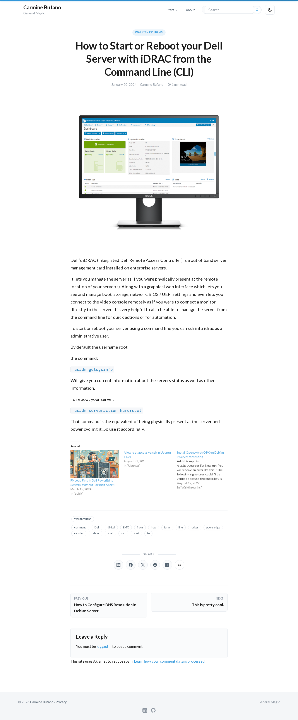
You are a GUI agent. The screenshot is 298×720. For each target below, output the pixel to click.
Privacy (61, 702)
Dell (96, 527)
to (148, 533)
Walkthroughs (149, 32)
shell (110, 533)
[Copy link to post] (179, 565)
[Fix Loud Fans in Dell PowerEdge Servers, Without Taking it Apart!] (94, 464)
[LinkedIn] (144, 710)
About (190, 10)
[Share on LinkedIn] (118, 565)
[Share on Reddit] (155, 565)
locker (194, 527)
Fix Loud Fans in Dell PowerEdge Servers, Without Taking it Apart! (92, 482)
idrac (167, 527)
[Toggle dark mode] (270, 10)
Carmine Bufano (42, 7)
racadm (79, 533)
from (140, 527)
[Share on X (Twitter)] (143, 565)
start (136, 533)
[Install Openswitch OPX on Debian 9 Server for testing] (203, 470)
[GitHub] (153, 710)
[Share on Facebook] (130, 565)
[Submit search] (257, 10)
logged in (103, 646)
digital (111, 527)
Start (170, 10)
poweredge (213, 527)
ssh (123, 533)
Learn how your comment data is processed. (170, 661)
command (80, 527)
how (153, 527)
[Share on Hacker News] (167, 565)
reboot (95, 533)
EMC (126, 527)
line (180, 527)
